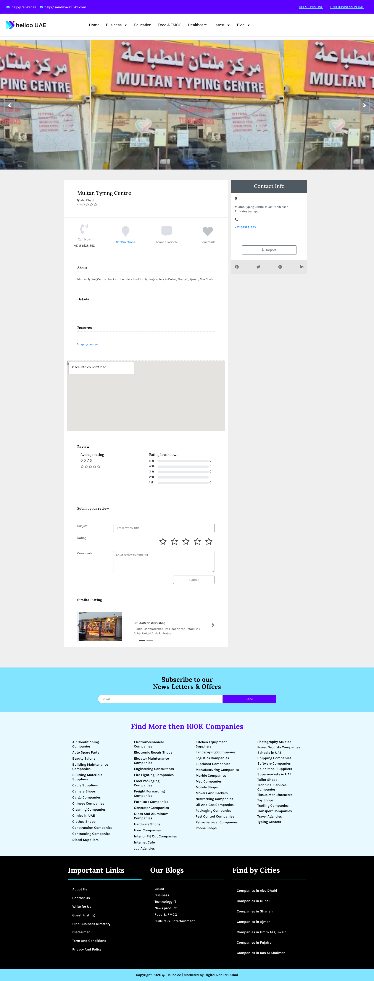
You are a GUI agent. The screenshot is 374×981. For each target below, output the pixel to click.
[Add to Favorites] (208, 234)
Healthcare (197, 25)
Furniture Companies (151, 802)
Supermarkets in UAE (274, 774)
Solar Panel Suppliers (274, 769)
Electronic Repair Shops (153, 752)
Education (142, 25)
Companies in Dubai (253, 901)
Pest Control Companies (215, 816)
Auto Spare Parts (85, 752)
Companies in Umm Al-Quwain (262, 932)
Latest (218, 25)
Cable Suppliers (85, 785)
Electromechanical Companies (149, 744)
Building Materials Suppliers (87, 777)
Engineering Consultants (154, 769)
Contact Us (81, 898)
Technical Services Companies (272, 787)
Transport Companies (274, 811)
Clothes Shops (83, 821)
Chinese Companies (88, 803)
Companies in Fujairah (255, 942)
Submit (194, 580)
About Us (79, 889)
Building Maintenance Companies (90, 766)
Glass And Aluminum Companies (151, 816)
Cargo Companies (86, 797)
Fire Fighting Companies (154, 775)
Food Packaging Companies (147, 783)
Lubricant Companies (213, 764)
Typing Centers (269, 822)
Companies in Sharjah (255, 911)
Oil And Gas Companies (215, 805)
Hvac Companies (147, 830)
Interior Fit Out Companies (155, 836)
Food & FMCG (169, 25)
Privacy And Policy (87, 949)
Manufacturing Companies (217, 770)
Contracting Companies (91, 834)
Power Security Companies (278, 747)
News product (166, 908)
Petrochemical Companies (217, 822)
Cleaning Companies (89, 809)
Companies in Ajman (254, 922)
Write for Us (81, 906)
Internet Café (144, 842)
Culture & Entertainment (175, 921)
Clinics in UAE (83, 815)
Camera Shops (84, 791)
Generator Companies (151, 808)
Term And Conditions (89, 941)
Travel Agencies (269, 816)
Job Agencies (144, 848)
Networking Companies (214, 799)
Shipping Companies (274, 758)
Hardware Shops (147, 824)
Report (270, 250)
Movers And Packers (212, 793)
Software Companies (274, 763)
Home (94, 25)
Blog (241, 25)
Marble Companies (211, 775)
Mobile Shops (207, 787)
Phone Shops (206, 828)
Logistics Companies (212, 758)
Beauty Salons (83, 758)
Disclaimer (81, 932)
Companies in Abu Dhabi (257, 890)
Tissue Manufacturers (274, 795)
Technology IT (165, 901)
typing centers (89, 344)
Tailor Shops (267, 780)
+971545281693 (245, 227)
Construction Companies (92, 828)
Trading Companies (273, 805)
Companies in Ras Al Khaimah (261, 953)
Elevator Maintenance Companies (151, 760)
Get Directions (125, 242)
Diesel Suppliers (85, 840)
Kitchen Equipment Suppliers (211, 744)
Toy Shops (265, 800)
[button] (79, 625)
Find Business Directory (91, 924)
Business (114, 25)
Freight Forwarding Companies (149, 793)
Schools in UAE (269, 753)
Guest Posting (311, 7)
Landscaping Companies (215, 752)
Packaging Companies (213, 810)
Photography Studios (274, 742)
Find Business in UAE (347, 7)
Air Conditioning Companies (85, 744)
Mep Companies (209, 781)
